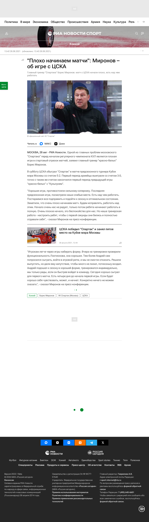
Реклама (39, 465)
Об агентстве (95, 465)
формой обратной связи (112, 501)
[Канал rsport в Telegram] (91, 443)
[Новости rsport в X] (102, 443)
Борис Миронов (46, 295)
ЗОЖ (53, 460)
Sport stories (104, 460)
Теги (125, 460)
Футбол (12, 460)
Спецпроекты (25, 465)
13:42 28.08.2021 (12, 51)
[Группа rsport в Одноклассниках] (80, 443)
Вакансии (9, 480)
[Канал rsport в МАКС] (46, 443)
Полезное (135, 460)
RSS (119, 465)
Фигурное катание (28, 460)
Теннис (116, 460)
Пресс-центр (78, 465)
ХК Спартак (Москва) (68, 295)
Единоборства (88, 460)
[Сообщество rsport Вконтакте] (68, 443)
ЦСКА (85, 295)
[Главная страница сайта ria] (64, 33)
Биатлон (44, 460)
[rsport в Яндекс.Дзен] (57, 443)
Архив (127, 465)
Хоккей (32, 295)
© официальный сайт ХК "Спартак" (41, 136)
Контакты (109, 465)
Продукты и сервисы (58, 465)
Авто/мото (74, 460)
